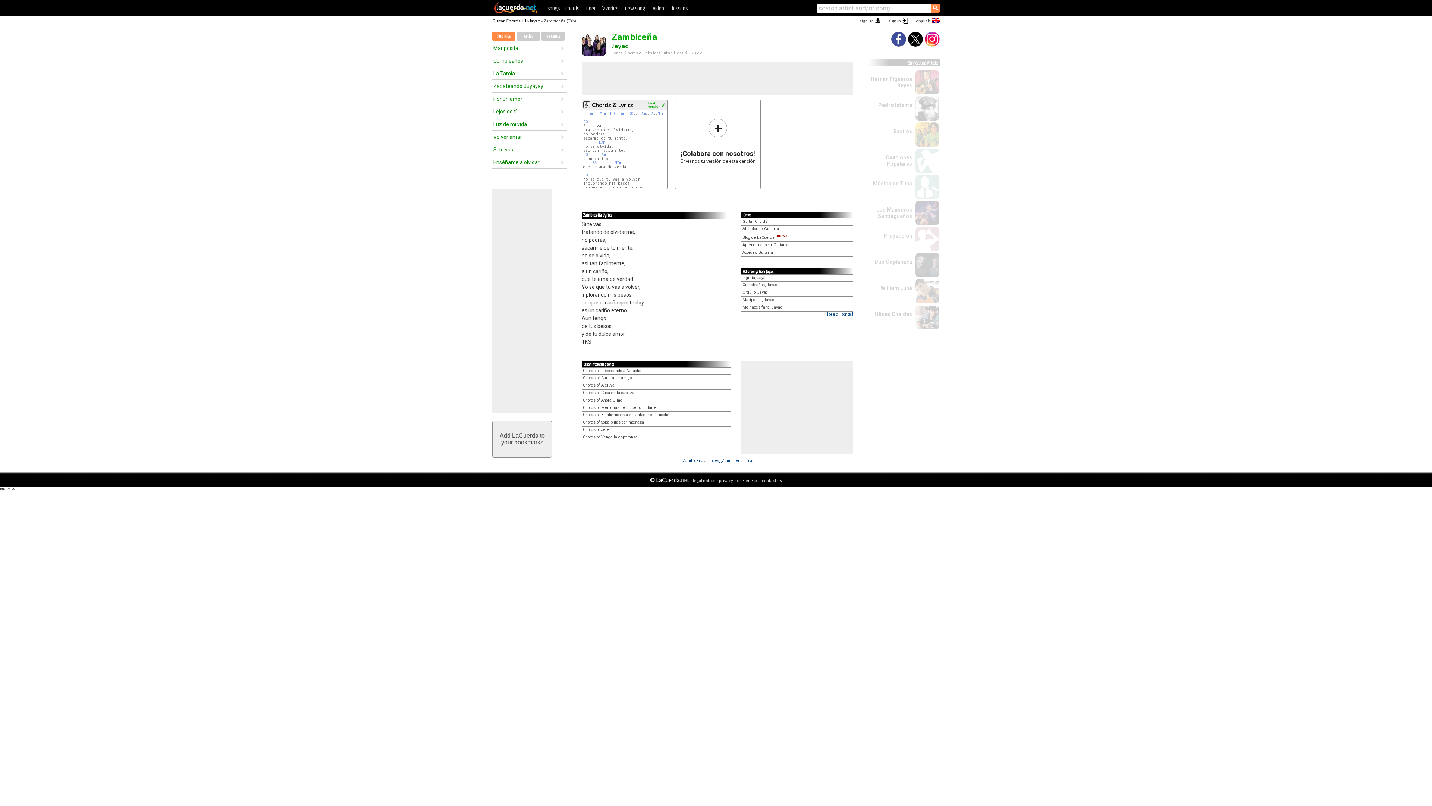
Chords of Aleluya (599, 385)
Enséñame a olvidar (516, 162)
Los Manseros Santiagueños (894, 213)
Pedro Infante (895, 105)
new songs (636, 8)
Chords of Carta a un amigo (607, 377)
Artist (528, 36)
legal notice (704, 480)
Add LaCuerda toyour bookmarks (522, 439)
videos (659, 8)
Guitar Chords (506, 21)
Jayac (534, 21)
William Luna (896, 288)
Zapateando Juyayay (518, 86)
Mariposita (505, 48)
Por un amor (507, 99)
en (748, 480)
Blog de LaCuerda (765, 237)
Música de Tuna (892, 184)
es (739, 480)
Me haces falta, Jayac (762, 307)
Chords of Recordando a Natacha (612, 370)
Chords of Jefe (596, 429)
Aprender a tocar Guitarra (765, 245)
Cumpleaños (508, 61)
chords (572, 8)
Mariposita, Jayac (758, 299)
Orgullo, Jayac (755, 292)
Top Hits (504, 36)
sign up (866, 21)
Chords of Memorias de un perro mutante (620, 407)
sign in (894, 21)
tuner (590, 8)
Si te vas (503, 150)
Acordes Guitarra (757, 252)
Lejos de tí (505, 112)
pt (756, 480)
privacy (726, 480)
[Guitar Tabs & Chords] (516, 12)
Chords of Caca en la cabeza (608, 392)
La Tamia (504, 73)
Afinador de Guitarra (760, 229)
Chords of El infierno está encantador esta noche (626, 414)
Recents (553, 36)
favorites (610, 8)
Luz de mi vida (510, 124)
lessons (680, 8)
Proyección (897, 236)
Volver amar (507, 137)
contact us (772, 480)
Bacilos (903, 131)
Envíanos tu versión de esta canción (718, 141)
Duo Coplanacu (893, 262)
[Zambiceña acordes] (700, 460)
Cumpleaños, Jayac (759, 284)
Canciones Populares (899, 160)
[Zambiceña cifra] (737, 460)
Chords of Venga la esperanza (610, 437)
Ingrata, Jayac (754, 277)
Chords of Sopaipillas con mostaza (613, 422)
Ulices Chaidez (893, 314)
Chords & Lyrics (612, 105)
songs (553, 8)
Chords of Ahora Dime (602, 400)
